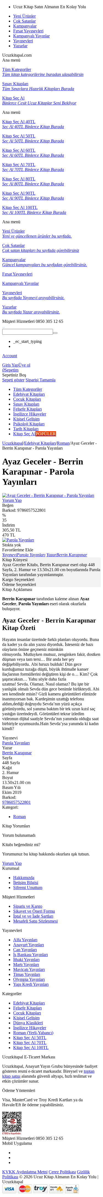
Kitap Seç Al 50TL (29, 1037)
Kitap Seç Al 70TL (29, 1042)
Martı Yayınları (26, 964)
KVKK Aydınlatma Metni (25, 1172)
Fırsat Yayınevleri (28, 31)
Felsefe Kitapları (27, 1008)
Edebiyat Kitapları (40, 443)
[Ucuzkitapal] (3, 326)
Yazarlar (20, 45)
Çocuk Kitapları (27, 1013)
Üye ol (24, 365)
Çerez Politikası (62, 1172)
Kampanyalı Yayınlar (31, 36)
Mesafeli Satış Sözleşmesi (35, 921)
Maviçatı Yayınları (29, 969)
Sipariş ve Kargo (27, 906)
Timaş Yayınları (26, 974)
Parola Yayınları (16, 743)
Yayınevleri (23, 40)
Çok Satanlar (24, 21)
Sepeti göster (13, 380)
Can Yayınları (25, 949)
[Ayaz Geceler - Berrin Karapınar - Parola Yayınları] (48, 495)
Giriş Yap (10, 365)
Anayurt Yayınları (28, 944)
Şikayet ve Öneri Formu (34, 911)
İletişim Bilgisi (25, 882)
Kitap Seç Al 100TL (31, 1047)
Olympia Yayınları (29, 979)
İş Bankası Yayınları (30, 954)
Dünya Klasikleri (28, 1022)
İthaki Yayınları (26, 959)
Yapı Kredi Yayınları (31, 984)
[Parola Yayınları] (18, 540)
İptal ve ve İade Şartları (33, 916)
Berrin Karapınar (17, 752)
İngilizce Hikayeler (29, 1027)
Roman (63, 443)
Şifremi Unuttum (27, 887)
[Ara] (55, 333)
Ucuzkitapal (12, 443)
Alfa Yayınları (25, 939)
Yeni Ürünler (24, 16)
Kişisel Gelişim (26, 1018)
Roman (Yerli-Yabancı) (33, 1032)
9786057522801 (16, 802)
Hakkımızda (23, 877)
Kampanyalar (25, 26)
